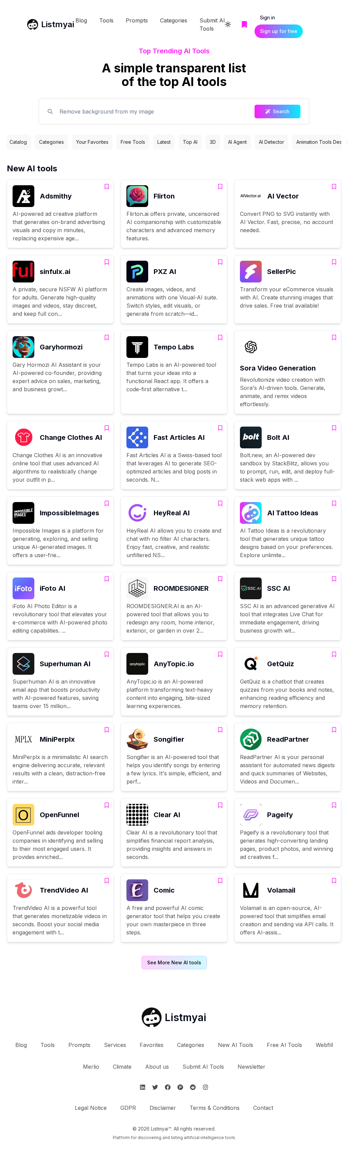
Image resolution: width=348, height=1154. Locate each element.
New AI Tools (235, 1044)
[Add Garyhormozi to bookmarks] (107, 337)
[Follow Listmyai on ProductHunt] (180, 1087)
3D (213, 142)
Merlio (91, 1066)
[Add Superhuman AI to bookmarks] (107, 654)
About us (157, 1066)
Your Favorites (92, 142)
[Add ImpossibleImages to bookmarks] (107, 503)
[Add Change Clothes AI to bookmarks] (107, 428)
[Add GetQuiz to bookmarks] (334, 654)
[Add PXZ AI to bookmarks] (220, 262)
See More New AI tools (174, 962)
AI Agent (237, 142)
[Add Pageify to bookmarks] (334, 805)
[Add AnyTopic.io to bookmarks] (220, 654)
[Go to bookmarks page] (244, 24)
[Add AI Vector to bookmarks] (334, 186)
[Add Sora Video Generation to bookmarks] (334, 337)
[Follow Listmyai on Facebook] (168, 1087)
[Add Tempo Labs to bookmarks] (220, 337)
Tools (106, 20)
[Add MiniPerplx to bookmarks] (107, 730)
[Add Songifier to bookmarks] (220, 730)
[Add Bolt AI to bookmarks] (334, 428)
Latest (164, 142)
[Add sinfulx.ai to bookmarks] (107, 262)
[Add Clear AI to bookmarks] (220, 805)
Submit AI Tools (203, 1066)
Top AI (190, 142)
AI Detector (271, 142)
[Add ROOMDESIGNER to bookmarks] (220, 579)
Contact (263, 1107)
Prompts (137, 20)
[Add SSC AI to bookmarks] (334, 579)
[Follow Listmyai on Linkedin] (142, 1087)
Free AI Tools (284, 1044)
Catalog (18, 142)
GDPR (128, 1107)
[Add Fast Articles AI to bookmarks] (220, 428)
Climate (122, 1066)
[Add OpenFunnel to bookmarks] (107, 805)
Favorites (151, 1044)
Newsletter (251, 1066)
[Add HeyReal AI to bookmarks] (220, 503)
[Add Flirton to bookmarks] (220, 186)
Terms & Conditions (215, 1107)
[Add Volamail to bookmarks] (334, 881)
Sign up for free (278, 31)
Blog (81, 20)
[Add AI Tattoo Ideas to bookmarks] (334, 503)
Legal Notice (91, 1107)
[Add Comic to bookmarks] (220, 881)
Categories (173, 20)
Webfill (324, 1044)
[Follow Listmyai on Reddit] (193, 1087)
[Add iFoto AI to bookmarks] (107, 579)
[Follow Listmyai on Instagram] (205, 1087)
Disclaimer (163, 1107)
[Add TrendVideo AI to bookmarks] (107, 881)
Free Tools (133, 142)
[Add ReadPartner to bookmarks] (334, 730)
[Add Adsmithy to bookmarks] (107, 186)
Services (115, 1044)
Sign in (267, 17)
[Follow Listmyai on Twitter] (155, 1087)
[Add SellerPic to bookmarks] (334, 262)
